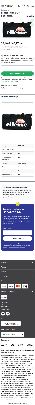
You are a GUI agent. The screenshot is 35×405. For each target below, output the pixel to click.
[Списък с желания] (23, 6)
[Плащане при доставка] (25, 286)
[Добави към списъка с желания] (32, 21)
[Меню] (2, 6)
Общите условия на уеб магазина (12, 245)
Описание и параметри (9, 97)
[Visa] (11, 286)
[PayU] (4, 286)
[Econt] (4, 297)
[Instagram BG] (8, 314)
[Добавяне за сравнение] (32, 25)
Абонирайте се (18, 239)
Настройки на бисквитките (3, 304)
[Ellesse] (30, 16)
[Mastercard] (18, 286)
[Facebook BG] (3, 314)
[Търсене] (18, 6)
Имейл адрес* (8, 228)
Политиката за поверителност (9, 81)
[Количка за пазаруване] (32, 6)
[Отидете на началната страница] (9, 6)
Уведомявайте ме (18, 73)
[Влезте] (27, 6)
